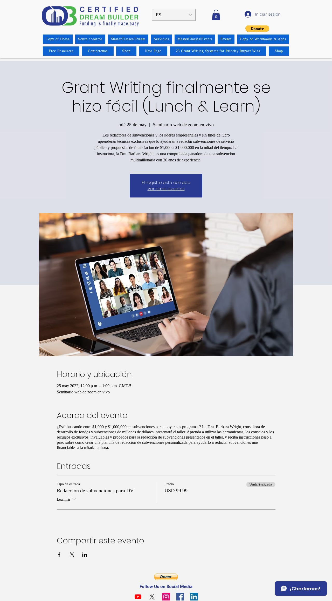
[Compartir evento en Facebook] (59, 554)
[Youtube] (138, 596)
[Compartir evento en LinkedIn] (84, 554)
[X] (152, 596)
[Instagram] (166, 596)
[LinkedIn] (194, 596)
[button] (216, 15)
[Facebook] (180, 596)
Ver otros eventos (166, 189)
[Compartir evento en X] (72, 554)
